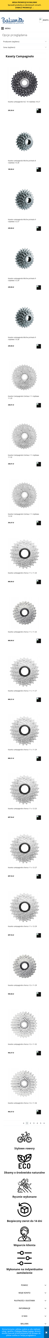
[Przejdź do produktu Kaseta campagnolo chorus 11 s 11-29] (24, 730)
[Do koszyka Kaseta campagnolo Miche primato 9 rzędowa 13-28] (38, 346)
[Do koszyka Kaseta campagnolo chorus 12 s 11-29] (38, 994)
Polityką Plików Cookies (24, 1331)
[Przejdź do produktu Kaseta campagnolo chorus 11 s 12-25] (24, 789)
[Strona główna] (12, 21)
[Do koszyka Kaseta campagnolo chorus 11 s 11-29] (38, 758)
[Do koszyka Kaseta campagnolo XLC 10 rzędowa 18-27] (38, 110)
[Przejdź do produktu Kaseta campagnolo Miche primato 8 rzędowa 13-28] (24, 141)
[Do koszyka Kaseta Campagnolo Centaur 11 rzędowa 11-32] (38, 464)
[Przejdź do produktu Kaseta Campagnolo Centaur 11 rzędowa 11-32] (24, 436)
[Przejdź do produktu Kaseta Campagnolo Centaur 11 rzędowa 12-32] (24, 495)
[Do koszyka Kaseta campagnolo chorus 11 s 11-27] (38, 699)
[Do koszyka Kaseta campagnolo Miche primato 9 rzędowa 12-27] (38, 228)
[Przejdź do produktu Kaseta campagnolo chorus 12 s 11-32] (24, 1025)
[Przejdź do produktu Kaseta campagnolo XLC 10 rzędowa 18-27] (24, 82)
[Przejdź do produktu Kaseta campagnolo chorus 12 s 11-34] (24, 1084)
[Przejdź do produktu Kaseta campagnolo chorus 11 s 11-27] (24, 671)
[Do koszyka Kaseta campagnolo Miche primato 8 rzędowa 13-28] (38, 169)
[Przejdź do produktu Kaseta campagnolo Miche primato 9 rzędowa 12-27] (24, 200)
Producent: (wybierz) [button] (11, 41)
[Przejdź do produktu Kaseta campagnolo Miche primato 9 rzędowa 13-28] (24, 318)
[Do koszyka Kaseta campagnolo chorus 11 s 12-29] (38, 935)
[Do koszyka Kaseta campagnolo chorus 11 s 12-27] (38, 876)
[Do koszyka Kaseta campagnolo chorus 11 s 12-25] (38, 817)
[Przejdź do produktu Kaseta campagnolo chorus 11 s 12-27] (24, 848)
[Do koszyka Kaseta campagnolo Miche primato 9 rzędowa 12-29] (38, 287)
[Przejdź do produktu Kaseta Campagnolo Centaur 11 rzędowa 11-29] (24, 377)
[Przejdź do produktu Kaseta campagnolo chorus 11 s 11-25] (24, 554)
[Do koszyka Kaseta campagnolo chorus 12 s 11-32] (38, 1053)
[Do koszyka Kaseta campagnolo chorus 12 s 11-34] (38, 1112)
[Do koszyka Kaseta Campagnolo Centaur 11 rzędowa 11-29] (38, 405)
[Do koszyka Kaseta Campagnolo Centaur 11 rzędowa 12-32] (38, 523)
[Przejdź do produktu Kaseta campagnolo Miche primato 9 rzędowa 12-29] (24, 259)
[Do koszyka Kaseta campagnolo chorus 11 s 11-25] (38, 582)
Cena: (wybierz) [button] (9, 47)
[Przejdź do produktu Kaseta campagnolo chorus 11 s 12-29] (24, 907)
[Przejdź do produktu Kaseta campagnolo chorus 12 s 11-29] (24, 966)
